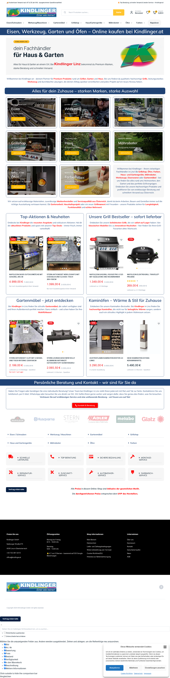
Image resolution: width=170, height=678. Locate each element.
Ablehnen (133, 668)
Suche (118, 12)
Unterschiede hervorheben (15, 636)
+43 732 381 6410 (14, 553)
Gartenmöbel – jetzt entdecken (44, 300)
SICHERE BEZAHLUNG (110, 457)
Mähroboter (114, 23)
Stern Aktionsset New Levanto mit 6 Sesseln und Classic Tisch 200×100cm (63, 277)
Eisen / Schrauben (18, 434)
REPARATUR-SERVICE (25, 474)
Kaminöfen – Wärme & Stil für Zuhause (125, 300)
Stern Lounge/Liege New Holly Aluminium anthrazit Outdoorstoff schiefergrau (61, 360)
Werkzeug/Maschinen (37, 23)
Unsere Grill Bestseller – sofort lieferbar (125, 216)
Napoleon (154, 23)
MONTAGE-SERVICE (145, 458)
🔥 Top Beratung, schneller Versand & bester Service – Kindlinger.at (140, 2)
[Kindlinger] (31, 12)
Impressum (147, 673)
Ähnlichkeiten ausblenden (15, 633)
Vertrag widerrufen (16, 489)
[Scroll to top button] (1, 625)
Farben (139, 23)
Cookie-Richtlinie (127, 673)
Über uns (130, 540)
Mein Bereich (91, 540)
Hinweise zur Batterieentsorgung (99, 557)
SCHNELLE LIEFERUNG (24, 458)
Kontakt (130, 546)
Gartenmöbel (59, 23)
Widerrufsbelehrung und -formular (99, 550)
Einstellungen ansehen (155, 668)
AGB (128, 557)
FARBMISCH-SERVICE (146, 474)
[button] (165, 647)
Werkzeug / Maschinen (60, 434)
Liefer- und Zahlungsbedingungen (99, 546)
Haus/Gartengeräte (94, 23)
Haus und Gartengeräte (21, 443)
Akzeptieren (114, 668)
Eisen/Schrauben (14, 23)
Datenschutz (138, 673)
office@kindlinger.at (14, 557)
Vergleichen (42, 249)
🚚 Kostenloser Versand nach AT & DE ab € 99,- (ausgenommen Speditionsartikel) (34, 2)
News (129, 553)
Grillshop (75, 23)
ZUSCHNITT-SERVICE (66, 474)
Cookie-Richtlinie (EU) (94, 553)
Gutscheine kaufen (134, 550)
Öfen (128, 23)
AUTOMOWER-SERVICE (106, 474)
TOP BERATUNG (68, 457)
